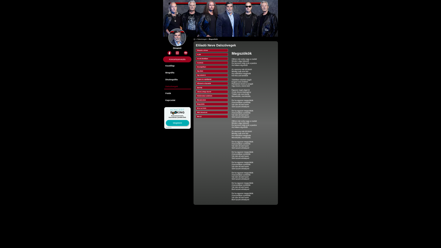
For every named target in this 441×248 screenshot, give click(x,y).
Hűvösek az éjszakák (204, 83)
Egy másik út (201, 75)
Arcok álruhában (202, 58)
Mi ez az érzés (201, 108)
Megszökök (201, 104)
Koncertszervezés (177, 59)
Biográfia (169, 73)
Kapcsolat (170, 100)
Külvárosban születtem (204, 96)
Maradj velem (201, 100)
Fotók (168, 93)
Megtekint (177, 123)
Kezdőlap (170, 66)
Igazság (199, 87)
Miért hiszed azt (202, 112)
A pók (199, 54)
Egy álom (200, 71)
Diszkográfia (171, 79)
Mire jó (199, 116)
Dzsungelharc (201, 67)
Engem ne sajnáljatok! (204, 79)
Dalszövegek (171, 86)
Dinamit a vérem (202, 50)
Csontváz (200, 63)
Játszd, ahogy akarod (204, 92)
